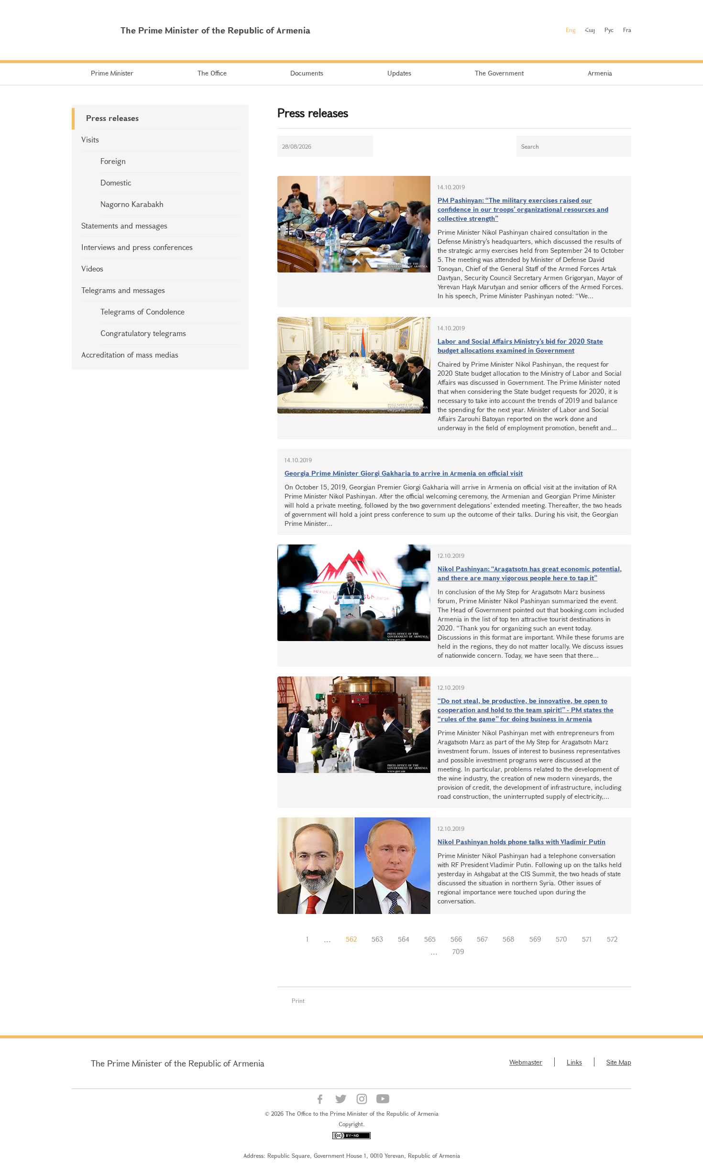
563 (377, 939)
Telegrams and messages (123, 290)
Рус (609, 29)
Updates (399, 72)
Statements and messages (124, 225)
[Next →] (478, 952)
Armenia (600, 72)
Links (574, 1061)
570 (561, 939)
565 (430, 939)
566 (456, 939)
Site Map (618, 1061)
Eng (570, 29)
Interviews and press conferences (137, 247)
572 (612, 939)
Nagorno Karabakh (132, 204)
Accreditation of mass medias (129, 354)
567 (482, 939)
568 (509, 939)
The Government (499, 72)
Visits (90, 139)
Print (298, 1000)
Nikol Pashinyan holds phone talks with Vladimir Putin (521, 841)
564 (403, 939)
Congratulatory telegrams (143, 333)
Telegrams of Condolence (142, 311)
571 (587, 939)
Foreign (113, 161)
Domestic (115, 182)
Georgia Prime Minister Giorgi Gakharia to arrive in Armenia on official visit (404, 473)
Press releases (112, 118)
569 (535, 939)
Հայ (590, 29)
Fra (627, 29)
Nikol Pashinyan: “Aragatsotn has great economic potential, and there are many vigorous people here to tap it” (530, 573)
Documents (306, 72)
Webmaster (525, 1061)
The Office (212, 72)
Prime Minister (112, 72)
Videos (92, 268)
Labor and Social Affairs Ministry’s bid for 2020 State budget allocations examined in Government (520, 346)
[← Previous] (291, 939)
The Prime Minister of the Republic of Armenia (177, 1063)
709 (458, 951)
